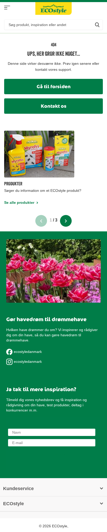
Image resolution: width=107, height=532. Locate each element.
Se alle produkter (7, 7)
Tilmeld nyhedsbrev (52, 453)
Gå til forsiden (54, 86)
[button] (41, 217)
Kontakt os (53, 106)
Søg (97, 25)
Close (53, 488)
